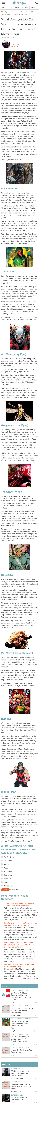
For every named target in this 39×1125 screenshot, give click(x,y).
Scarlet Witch (8, 871)
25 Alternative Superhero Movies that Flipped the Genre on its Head (20, 1073)
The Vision (8, 861)
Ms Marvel (7, 879)
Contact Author (15, 46)
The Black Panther (10, 857)
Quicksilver (8, 875)
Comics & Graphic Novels (20, 1019)
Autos (10, 7)
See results (14, 890)
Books (17, 7)
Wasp (6, 868)
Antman (6, 864)
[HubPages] (19, 3)
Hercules (7, 882)
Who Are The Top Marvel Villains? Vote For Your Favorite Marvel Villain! (20, 1039)
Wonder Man (8, 886)
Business (25, 7)
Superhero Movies (18, 1068)
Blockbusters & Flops (19, 1006)
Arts (3, 7)
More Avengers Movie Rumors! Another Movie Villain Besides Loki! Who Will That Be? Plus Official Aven (19, 945)
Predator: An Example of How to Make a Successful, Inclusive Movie (22, 1010)
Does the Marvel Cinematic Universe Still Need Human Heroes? (21, 1087)
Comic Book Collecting (20, 990)
